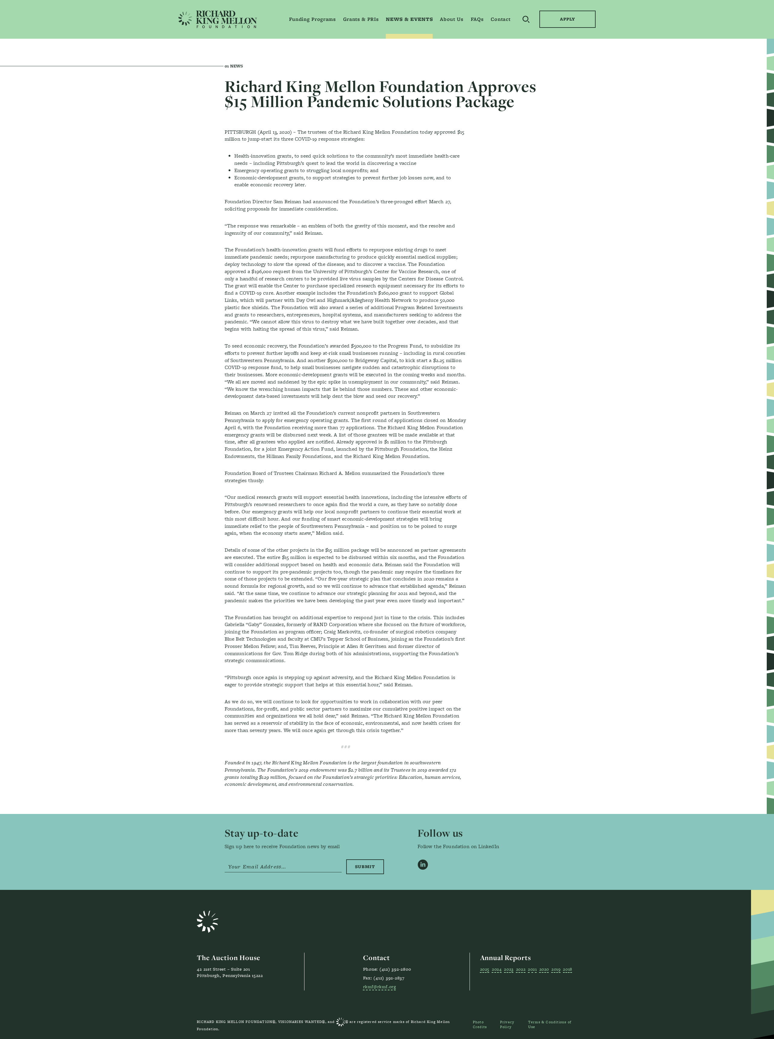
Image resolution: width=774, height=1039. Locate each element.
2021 (532, 969)
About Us (451, 19)
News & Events (409, 19)
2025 (484, 969)
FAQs (477, 19)
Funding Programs (312, 19)
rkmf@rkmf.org (379, 986)
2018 (567, 969)
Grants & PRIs (361, 19)
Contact (500, 19)
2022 (520, 969)
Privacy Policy (507, 1024)
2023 (508, 969)
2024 (497, 969)
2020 (544, 969)
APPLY (567, 19)
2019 (556, 969)
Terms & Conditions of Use (549, 1024)
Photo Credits (480, 1024)
